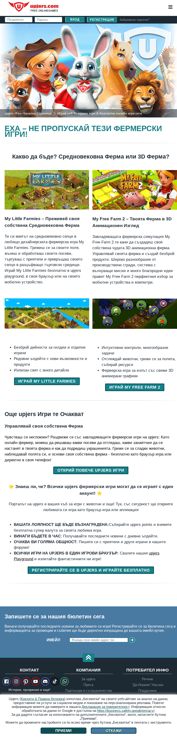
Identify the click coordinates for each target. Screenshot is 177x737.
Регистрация (102, 19)
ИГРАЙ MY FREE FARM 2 (134, 387)
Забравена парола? (134, 19)
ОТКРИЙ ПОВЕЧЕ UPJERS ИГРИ (90, 470)
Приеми (63, 731)
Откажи (114, 731)
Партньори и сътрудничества (88, 690)
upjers (33, 6)
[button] (88, 658)
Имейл (53, 640)
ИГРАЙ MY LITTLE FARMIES (47, 381)
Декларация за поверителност (105, 707)
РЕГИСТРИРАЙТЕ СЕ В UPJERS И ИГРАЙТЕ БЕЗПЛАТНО (91, 570)
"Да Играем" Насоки (147, 685)
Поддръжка (147, 690)
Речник (147, 679)
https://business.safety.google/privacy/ (125, 711)
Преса (88, 685)
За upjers (88, 679)
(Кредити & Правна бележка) (42, 699)
